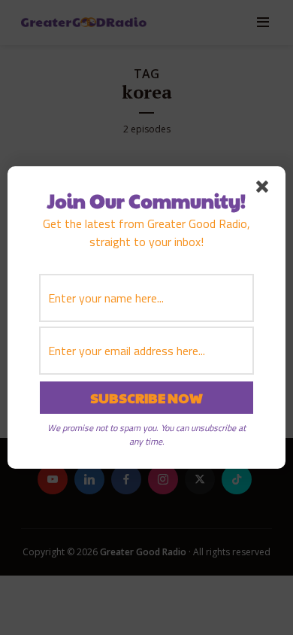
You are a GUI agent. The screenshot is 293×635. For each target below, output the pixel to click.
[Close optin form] (265, 190)
